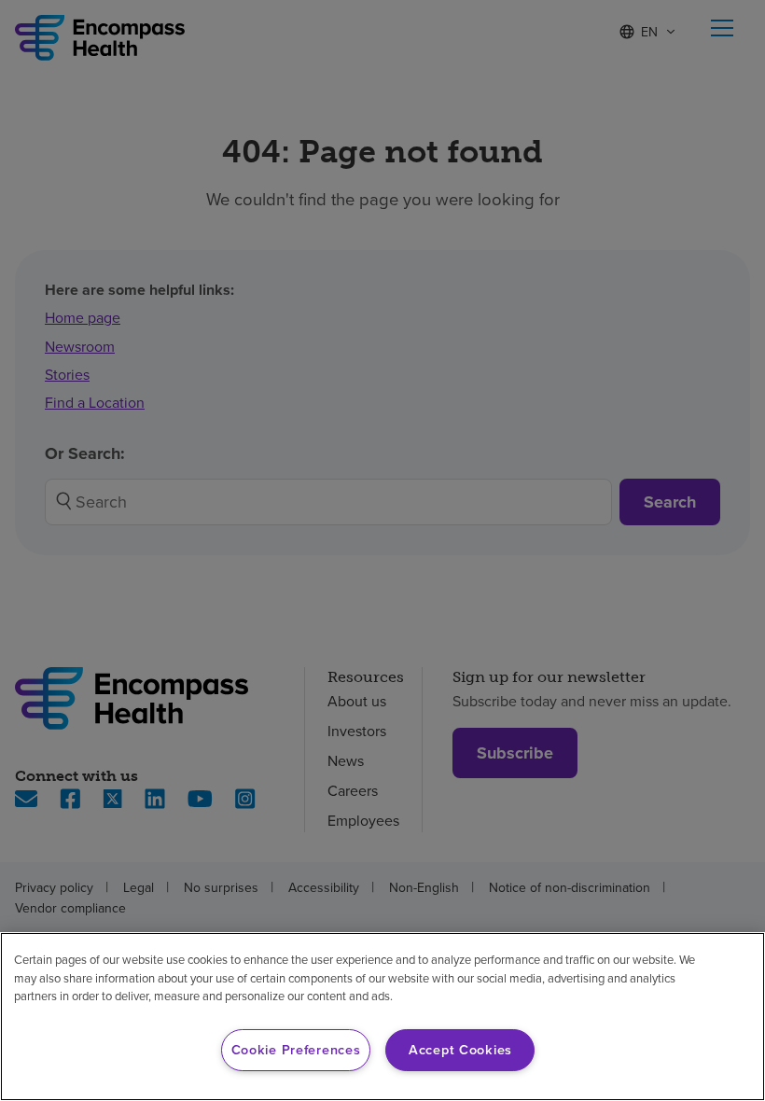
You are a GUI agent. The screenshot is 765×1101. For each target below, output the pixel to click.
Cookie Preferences (296, 1049)
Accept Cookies (460, 1049)
